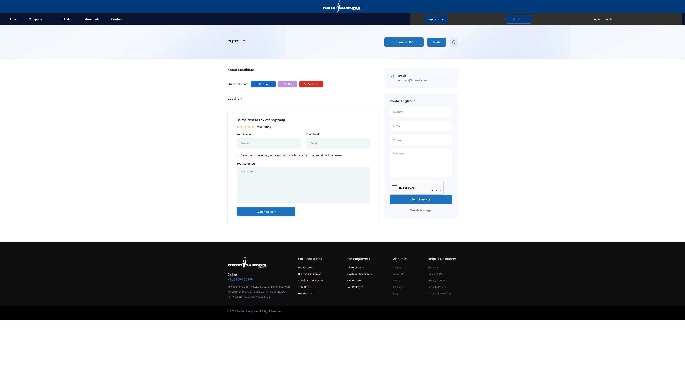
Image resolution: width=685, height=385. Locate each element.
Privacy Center (436, 280)
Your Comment (246, 163)
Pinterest (312, 84)
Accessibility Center (439, 293)
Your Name (244, 134)
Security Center (437, 287)
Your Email (312, 134)
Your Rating (263, 127)
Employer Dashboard (359, 274)
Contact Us (399, 267)
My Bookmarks (307, 293)
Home (13, 19)
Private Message (421, 210)
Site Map (433, 267)
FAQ (395, 293)
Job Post (518, 19)
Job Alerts (304, 287)
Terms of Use (435, 274)
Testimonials (90, 19)
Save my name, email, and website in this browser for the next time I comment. (291, 155)
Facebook (264, 84)
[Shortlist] (454, 42)
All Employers (355, 267)
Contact (117, 19)
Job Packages (355, 287)
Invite (437, 42)
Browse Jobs (306, 267)
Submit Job (354, 280)
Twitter (287, 84)
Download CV (404, 42)
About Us (398, 274)
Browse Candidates (309, 274)
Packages (398, 287)
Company (35, 19)
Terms (396, 280)
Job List (63, 19)
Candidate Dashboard (311, 280)
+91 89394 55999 (240, 279)
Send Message (421, 199)
